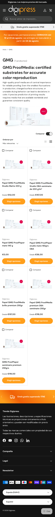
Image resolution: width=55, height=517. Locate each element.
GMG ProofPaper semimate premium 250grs (11, 365)
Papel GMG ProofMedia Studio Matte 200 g (13, 184)
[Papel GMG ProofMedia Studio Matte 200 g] (13, 164)
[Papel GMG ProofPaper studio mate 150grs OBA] (41, 224)
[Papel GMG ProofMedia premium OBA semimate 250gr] (41, 284)
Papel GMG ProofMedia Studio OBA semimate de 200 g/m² (41, 186)
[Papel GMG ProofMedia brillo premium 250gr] (13, 284)
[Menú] (4, 10)
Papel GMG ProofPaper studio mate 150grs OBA (41, 246)
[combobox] (27, 19)
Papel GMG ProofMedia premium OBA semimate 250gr (41, 305)
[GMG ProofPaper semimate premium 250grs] (13, 343)
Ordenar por (8, 139)
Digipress (12, 510)
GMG (10, 50)
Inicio (4, 50)
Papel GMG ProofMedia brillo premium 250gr (13, 304)
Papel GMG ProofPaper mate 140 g (13, 244)
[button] (51, 10)
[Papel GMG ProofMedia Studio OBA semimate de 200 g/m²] (41, 164)
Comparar (40, 134)
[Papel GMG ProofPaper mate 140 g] (13, 224)
